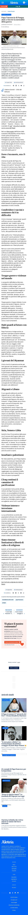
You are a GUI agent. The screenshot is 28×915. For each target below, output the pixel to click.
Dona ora (3, 6)
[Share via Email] (21, 85)
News (14, 864)
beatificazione (6, 700)
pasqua (4, 602)
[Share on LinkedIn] (16, 85)
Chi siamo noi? (14, 900)
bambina (5, 806)
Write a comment (14, 668)
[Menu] (4, 2)
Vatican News (17, 24)
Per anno (14, 887)
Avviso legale (14, 902)
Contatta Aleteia (14, 907)
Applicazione (14, 879)
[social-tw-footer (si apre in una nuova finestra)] (15, 893)
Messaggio (10, 131)
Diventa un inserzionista (14, 905)
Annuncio (14, 881)
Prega (17, 6)
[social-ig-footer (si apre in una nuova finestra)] (18, 893)
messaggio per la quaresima (9, 755)
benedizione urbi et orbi (7, 599)
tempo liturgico (11, 11)
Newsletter (14, 877)
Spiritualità (3, 11)
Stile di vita (14, 866)
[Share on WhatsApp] (23, 85)
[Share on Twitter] (18, 85)
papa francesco (19, 599)
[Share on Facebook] (13, 85)
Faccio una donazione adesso (11, 642)
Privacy (14, 910)
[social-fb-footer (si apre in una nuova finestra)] (12, 893)
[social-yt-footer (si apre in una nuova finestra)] (10, 893)
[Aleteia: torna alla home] (14, 2)
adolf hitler (5, 728)
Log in (18, 662)
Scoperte (14, 870)
